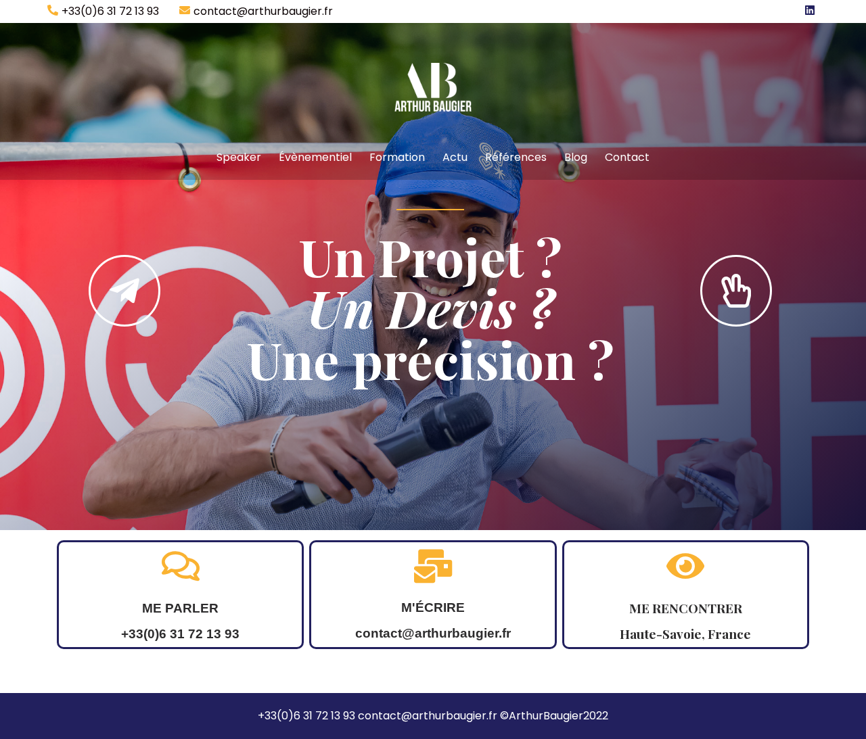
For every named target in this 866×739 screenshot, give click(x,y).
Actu (455, 157)
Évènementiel (315, 157)
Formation (397, 157)
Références (516, 157)
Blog (575, 157)
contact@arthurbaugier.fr (263, 11)
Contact (627, 157)
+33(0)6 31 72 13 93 (110, 11)
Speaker (238, 157)
